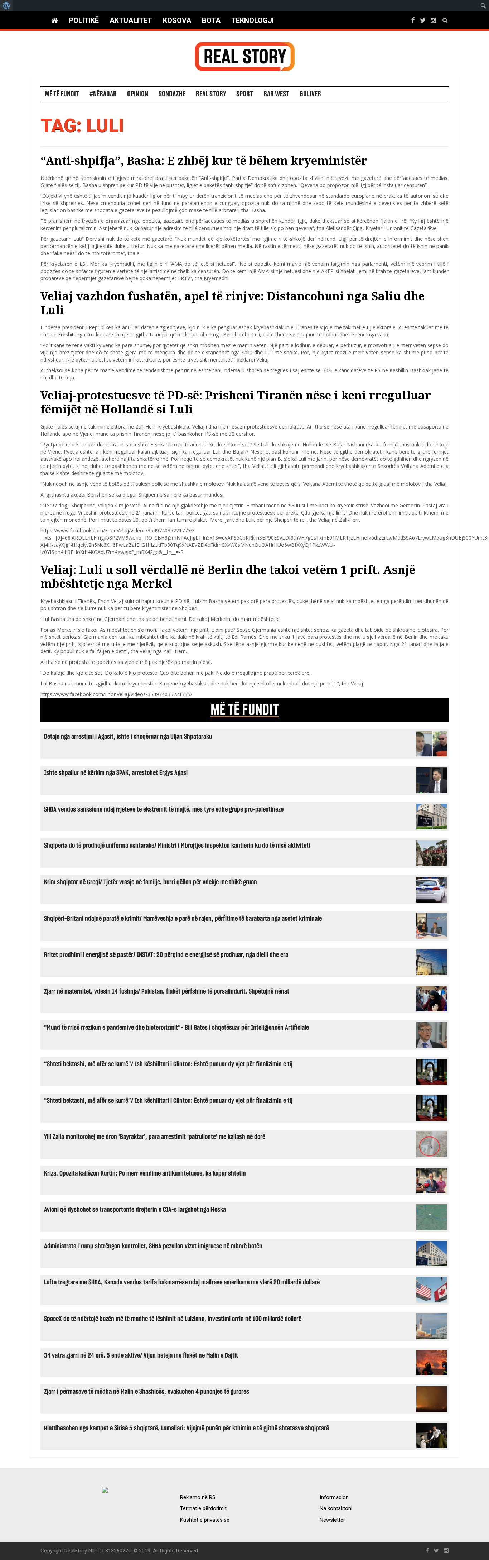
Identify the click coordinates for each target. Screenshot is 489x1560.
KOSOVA (177, 20)
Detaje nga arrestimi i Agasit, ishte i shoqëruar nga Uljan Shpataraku (128, 736)
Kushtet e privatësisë (204, 1520)
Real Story (211, 94)
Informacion (334, 1497)
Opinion (137, 94)
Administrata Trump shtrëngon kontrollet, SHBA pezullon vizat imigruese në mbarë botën (153, 1246)
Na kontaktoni (336, 1508)
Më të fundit (62, 94)
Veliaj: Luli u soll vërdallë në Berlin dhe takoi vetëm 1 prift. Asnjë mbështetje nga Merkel (227, 576)
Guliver (310, 94)
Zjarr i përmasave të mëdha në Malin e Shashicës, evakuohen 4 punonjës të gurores (146, 1391)
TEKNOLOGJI (252, 20)
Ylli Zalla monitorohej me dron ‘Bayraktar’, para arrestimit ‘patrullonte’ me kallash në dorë (154, 1137)
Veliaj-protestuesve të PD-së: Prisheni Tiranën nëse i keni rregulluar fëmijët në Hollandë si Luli (235, 401)
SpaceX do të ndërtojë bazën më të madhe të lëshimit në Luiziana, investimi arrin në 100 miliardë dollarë (172, 1319)
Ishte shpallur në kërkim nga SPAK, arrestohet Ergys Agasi (116, 773)
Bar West (276, 94)
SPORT (244, 94)
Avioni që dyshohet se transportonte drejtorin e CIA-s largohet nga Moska (135, 1209)
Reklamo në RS (198, 1497)
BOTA (211, 20)
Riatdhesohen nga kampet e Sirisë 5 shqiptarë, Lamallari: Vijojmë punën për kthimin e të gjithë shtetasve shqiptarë (186, 1428)
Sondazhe (172, 94)
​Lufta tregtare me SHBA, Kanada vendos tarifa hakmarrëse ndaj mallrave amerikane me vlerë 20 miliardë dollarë (182, 1282)
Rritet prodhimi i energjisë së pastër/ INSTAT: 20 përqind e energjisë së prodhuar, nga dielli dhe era (166, 955)
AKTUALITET (131, 20)
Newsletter (332, 1520)
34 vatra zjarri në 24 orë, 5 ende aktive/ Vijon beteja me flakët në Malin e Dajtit (141, 1355)
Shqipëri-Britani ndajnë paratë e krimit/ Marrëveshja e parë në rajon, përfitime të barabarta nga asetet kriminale (183, 918)
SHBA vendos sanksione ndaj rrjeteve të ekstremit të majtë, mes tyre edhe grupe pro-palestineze (164, 809)
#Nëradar (103, 94)
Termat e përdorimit (203, 1508)
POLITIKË (84, 20)
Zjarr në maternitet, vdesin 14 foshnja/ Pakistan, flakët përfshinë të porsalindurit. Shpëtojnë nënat (166, 991)
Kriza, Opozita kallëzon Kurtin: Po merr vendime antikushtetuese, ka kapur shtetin (145, 1173)
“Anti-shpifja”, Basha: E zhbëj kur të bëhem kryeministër (203, 160)
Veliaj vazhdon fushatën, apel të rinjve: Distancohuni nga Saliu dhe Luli (232, 302)
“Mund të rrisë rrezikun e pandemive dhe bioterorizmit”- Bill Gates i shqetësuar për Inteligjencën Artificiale (176, 1027)
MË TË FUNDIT (244, 710)
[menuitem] (6, 5)
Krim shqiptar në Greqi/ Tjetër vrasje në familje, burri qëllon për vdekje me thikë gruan (150, 882)
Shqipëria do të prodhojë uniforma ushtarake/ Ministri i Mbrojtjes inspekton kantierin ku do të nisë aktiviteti (177, 845)
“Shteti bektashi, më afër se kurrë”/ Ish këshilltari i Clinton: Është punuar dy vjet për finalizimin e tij (168, 1064)
